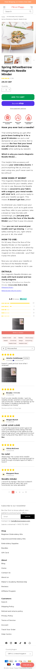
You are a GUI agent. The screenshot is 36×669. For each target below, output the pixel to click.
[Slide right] (34, 60)
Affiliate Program (8, 591)
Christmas (13, 340)
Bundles (4, 548)
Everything (29, 340)
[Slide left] (2, 60)
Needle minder (7, 337)
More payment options (18, 108)
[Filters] (3, 348)
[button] (4, 7)
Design (21, 340)
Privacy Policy (7, 616)
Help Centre (6, 634)
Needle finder (12, 343)
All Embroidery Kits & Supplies (15, 16)
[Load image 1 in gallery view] (9, 60)
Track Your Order (8, 629)
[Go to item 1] (18, 324)
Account (4, 625)
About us (5, 577)
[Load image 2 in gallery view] (18, 60)
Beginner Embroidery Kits (12, 534)
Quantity (5, 86)
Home (3, 16)
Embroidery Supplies (10, 543)
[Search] (30, 11)
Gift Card (5, 553)
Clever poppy (29, 337)
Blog (3, 563)
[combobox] (18, 11)
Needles (20, 337)
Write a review (18, 333)
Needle (6, 340)
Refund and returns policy (12, 611)
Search (4, 602)
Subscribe (27, 516)
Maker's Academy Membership (14, 582)
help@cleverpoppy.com (20, 521)
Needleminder (23, 343)
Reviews (4, 586)
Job (15, 337)
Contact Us (6, 573)
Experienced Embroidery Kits (13, 539)
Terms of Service (8, 620)
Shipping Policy (7, 606)
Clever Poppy (13, 668)
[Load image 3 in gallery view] (27, 60)
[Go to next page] (26, 492)
